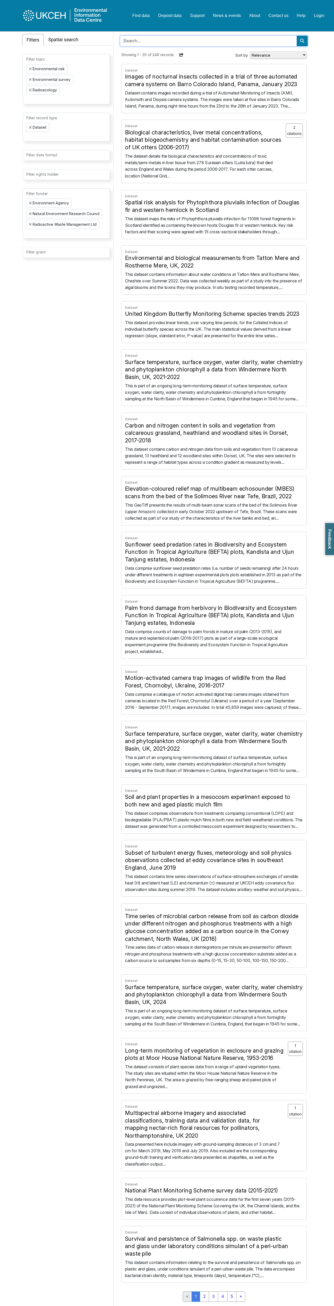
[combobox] (66, 79)
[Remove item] (30, 69)
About (254, 15)
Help (301, 15)
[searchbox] (27, 99)
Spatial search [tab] (63, 39)
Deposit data (170, 15)
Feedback (329, 539)
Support (197, 15)
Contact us (278, 15)
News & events (227, 15)
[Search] (302, 41)
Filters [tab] (33, 40)
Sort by (241, 55)
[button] (181, 55)
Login (319, 15)
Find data (141, 15)
